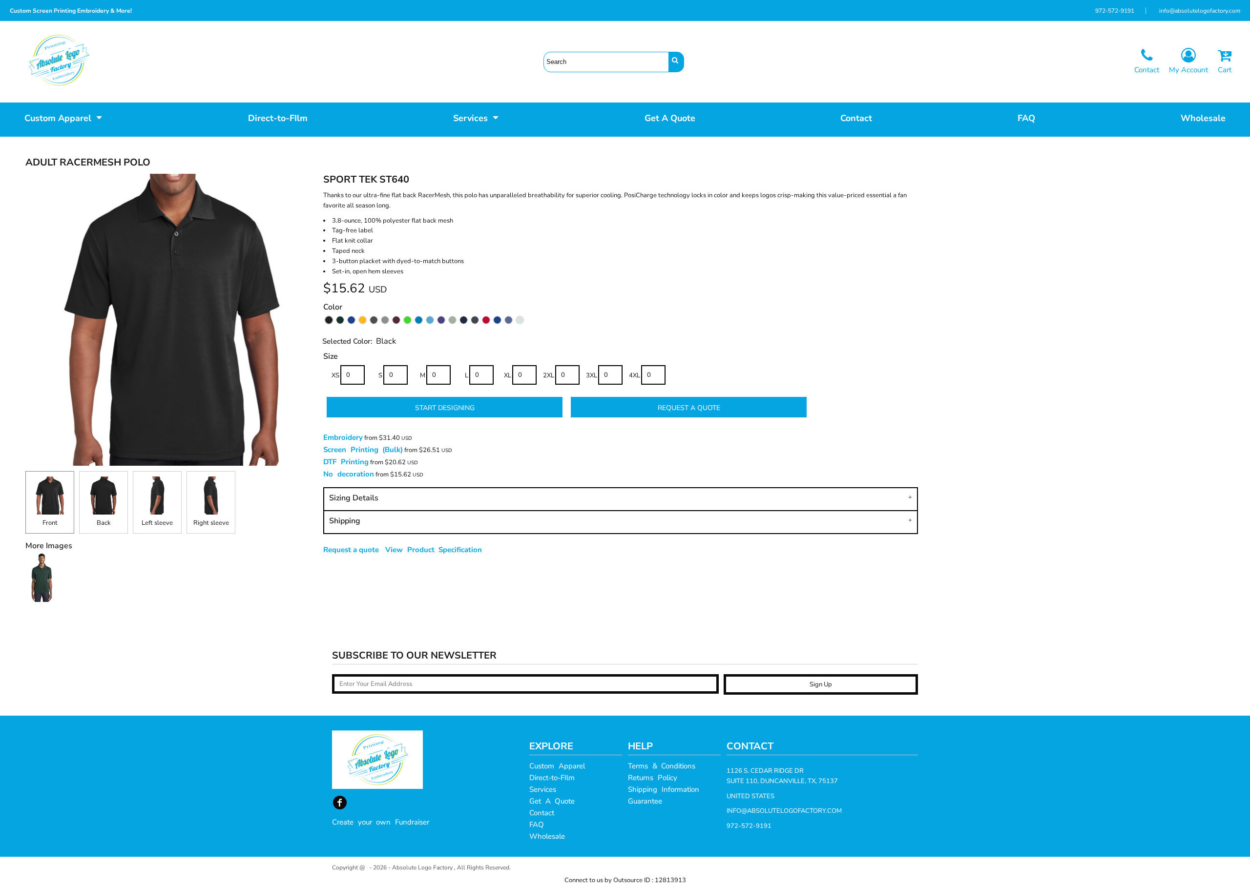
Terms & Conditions (661, 766)
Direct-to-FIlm (552, 778)
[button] (63, 117)
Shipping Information (663, 789)
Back (104, 522)
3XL (591, 375)
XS (335, 375)
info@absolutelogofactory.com (1199, 11)
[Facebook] (340, 802)
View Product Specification (433, 550)
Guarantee (645, 801)
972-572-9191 (1114, 11)
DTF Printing (346, 462)
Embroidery (343, 437)
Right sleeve (211, 522)
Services (542, 789)
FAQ (536, 824)
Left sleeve (157, 522)
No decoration (348, 474)
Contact (541, 813)
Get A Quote (552, 801)
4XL (634, 375)
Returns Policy (652, 778)
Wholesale (547, 836)
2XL (548, 375)
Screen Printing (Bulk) (363, 449)
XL (507, 375)
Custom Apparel (557, 766)
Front (50, 522)
